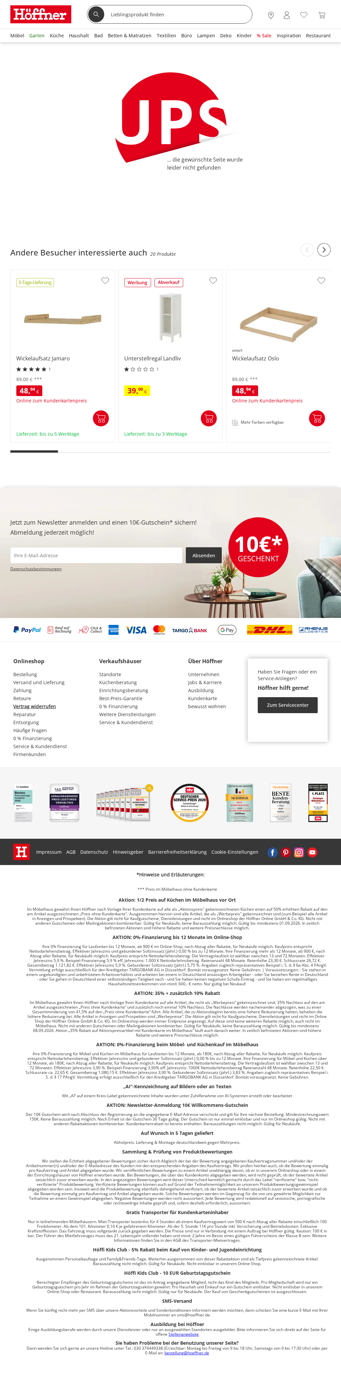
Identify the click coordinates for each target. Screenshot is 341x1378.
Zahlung (22, 690)
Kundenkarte (202, 698)
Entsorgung (26, 722)
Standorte (110, 674)
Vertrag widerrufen (34, 706)
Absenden (203, 555)
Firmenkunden (29, 754)
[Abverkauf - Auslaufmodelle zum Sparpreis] (169, 284)
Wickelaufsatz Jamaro (35, 440)
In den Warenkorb (101, 418)
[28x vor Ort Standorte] (271, 15)
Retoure (22, 698)
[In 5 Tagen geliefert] (35, 284)
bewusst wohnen (207, 706)
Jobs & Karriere (205, 682)
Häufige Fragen (30, 730)
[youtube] (312, 852)
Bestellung (25, 674)
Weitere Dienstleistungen (127, 714)
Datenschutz (94, 852)
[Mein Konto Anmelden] (287, 15)
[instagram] (299, 852)
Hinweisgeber (128, 852)
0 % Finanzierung (32, 738)
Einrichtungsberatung (123, 690)
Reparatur (24, 714)
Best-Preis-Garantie (121, 698)
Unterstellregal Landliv (144, 440)
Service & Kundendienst (40, 746)
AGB (71, 852)
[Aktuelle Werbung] (137, 284)
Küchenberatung (118, 682)
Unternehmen (203, 674)
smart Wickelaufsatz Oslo (255, 440)
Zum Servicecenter (288, 705)
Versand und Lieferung (39, 682)
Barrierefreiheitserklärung (177, 852)
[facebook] (272, 852)
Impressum (49, 852)
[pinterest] (286, 852)
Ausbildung (201, 690)
